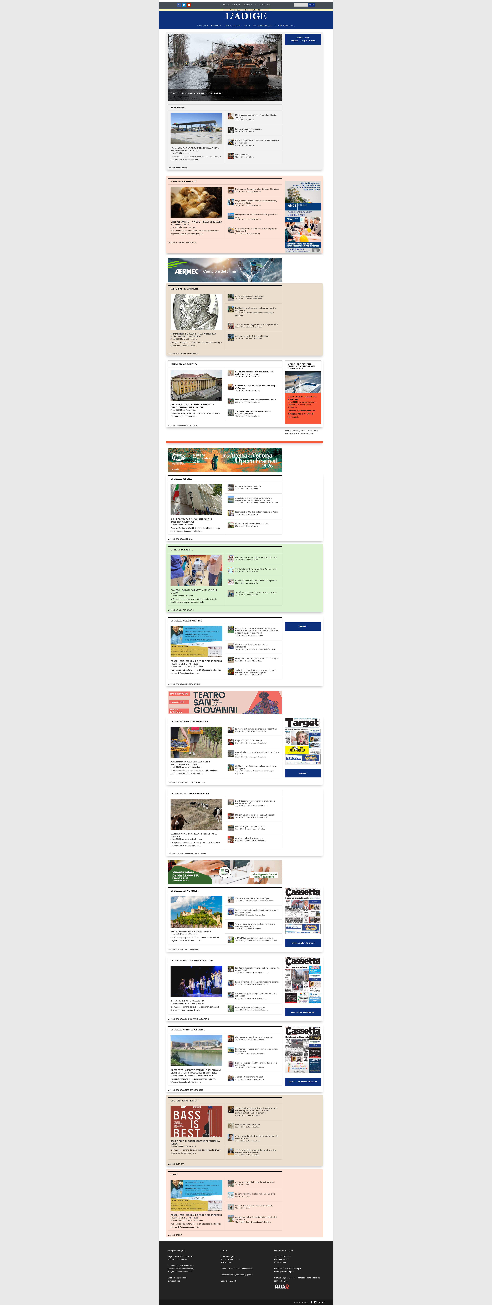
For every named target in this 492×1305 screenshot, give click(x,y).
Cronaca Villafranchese (194, 666)
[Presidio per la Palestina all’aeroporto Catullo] (231, 401)
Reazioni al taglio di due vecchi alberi (252, 336)
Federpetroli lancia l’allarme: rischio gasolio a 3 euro (256, 215)
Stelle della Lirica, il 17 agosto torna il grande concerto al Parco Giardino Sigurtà (255, 671)
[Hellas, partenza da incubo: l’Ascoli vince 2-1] (231, 1183)
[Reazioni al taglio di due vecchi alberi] (231, 337)
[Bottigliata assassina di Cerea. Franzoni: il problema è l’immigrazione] (231, 373)
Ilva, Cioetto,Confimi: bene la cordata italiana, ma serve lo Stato (256, 201)
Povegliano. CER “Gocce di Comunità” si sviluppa (256, 658)
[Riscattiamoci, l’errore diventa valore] (231, 525)
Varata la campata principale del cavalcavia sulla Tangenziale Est (255, 925)
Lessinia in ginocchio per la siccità (250, 826)
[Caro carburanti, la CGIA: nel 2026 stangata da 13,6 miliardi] (231, 230)
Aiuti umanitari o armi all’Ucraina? (197, 93)
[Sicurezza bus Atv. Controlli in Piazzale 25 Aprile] (231, 513)
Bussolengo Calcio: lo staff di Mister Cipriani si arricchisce (256, 1218)
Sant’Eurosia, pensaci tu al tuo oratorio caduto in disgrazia (256, 1050)
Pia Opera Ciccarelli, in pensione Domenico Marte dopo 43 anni (257, 969)
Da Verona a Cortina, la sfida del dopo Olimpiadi (257, 189)
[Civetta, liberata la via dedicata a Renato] (231, 1207)
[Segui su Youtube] (189, 5)
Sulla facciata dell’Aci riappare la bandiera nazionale (191, 520)
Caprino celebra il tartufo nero (249, 838)
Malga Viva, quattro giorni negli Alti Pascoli (254, 815)
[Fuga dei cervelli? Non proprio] (231, 130)
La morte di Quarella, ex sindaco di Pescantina (256, 729)
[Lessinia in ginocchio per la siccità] (231, 828)
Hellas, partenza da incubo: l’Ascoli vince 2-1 (255, 1182)
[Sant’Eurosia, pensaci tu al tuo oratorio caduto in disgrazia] (231, 1050)
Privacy (305, 1302)
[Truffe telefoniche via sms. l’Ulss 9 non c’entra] (231, 570)
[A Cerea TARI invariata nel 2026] (231, 1078)
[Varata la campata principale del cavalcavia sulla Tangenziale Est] (231, 925)
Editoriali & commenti (189, 339)
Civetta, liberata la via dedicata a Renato (253, 1205)
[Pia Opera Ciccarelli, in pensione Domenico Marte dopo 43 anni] (231, 969)
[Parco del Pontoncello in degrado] (231, 1008)
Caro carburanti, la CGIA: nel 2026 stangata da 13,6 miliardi (256, 229)
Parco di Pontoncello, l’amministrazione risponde (257, 982)
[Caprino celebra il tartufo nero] (231, 839)
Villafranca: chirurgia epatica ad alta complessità (252, 645)
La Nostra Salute (233, 25)
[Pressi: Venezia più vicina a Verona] (196, 911)
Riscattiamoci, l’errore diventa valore (251, 523)
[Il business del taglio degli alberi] (231, 297)
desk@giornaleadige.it (284, 1271)
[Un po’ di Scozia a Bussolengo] (231, 742)
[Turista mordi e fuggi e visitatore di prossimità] (231, 326)
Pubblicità (225, 5)
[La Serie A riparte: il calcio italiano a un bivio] (231, 1195)
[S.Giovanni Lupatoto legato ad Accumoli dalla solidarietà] (231, 995)
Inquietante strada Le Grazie (248, 486)
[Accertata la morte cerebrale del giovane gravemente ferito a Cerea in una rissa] (231, 499)
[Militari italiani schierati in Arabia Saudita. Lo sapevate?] (231, 116)
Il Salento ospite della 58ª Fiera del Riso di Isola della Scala (256, 1064)
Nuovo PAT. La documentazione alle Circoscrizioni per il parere (192, 406)
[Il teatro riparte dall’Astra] (196, 981)
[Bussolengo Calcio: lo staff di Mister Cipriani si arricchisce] (231, 1218)
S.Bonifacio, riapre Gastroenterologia (252, 898)
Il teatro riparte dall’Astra (187, 1000)
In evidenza (185, 97)
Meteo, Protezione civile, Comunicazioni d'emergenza (302, 404)
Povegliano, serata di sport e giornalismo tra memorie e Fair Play (196, 662)
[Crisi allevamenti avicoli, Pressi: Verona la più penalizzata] (196, 202)
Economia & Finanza (262, 25)
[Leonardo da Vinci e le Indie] (231, 1126)
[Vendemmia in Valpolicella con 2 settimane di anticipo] (196, 742)
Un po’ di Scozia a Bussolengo (248, 740)
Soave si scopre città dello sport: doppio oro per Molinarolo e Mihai (256, 911)
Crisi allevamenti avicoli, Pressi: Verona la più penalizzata (196, 223)
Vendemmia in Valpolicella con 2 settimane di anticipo (190, 763)
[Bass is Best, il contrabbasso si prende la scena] (196, 1121)
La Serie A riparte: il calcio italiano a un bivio (255, 1194)
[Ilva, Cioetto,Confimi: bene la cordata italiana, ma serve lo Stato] (231, 202)
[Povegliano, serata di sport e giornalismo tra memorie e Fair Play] (196, 641)
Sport (247, 25)
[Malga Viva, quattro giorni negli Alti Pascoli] (231, 816)
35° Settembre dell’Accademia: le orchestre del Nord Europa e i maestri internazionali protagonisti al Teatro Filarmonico (256, 1110)
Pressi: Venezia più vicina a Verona (191, 931)
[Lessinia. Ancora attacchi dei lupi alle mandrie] (196, 814)
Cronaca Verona (304, 402)
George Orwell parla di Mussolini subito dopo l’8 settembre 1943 (256, 1137)
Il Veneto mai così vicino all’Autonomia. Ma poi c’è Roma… (256, 387)
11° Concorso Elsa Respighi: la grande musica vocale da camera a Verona (255, 1151)
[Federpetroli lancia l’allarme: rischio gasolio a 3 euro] (231, 216)
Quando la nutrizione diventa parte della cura (256, 557)
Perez (177, 1281)
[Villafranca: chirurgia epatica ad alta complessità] (231, 646)
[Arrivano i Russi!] (231, 156)
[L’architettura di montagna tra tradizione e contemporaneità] (231, 802)
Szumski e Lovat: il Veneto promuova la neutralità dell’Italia (253, 412)
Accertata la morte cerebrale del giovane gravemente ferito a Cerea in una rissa (253, 499)
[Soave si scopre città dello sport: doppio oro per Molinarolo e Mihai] (231, 911)
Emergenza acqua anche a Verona (302, 398)
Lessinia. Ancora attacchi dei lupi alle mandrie (194, 835)
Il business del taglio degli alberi (249, 296)
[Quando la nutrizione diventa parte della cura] (231, 558)
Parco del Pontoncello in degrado (250, 1007)
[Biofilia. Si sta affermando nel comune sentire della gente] (231, 309)
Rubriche (215, 25)
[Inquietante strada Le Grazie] (231, 487)
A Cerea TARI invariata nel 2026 (249, 1077)
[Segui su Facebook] (179, 5)
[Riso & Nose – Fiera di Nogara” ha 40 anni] (231, 1038)
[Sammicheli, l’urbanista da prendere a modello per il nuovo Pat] (196, 312)
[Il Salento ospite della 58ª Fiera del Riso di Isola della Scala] (231, 1064)
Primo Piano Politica (188, 410)
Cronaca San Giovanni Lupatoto (192, 1003)
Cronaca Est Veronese (189, 934)
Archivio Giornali (263, 5)
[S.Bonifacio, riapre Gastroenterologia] (231, 900)
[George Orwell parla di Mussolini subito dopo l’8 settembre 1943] (231, 1137)
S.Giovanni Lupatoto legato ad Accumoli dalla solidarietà (255, 994)
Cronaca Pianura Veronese (268, 503)
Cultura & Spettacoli (285, 25)
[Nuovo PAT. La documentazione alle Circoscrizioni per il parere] (196, 385)
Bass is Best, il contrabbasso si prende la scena (195, 1142)
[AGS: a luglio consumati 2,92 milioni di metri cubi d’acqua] (231, 753)
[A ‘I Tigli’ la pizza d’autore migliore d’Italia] (231, 939)
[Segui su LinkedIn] (184, 5)
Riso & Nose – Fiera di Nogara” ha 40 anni (253, 1037)
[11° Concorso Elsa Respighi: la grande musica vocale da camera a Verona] (231, 1151)
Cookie (297, 1302)
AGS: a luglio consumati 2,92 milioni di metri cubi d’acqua (257, 753)
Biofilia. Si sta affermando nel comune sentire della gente (255, 309)
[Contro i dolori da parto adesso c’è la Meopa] (196, 570)
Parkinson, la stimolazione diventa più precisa (256, 580)
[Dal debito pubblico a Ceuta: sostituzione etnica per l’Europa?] (231, 142)
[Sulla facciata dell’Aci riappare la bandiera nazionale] (196, 499)
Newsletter (247, 5)
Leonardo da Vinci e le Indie (247, 1124)
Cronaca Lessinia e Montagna (192, 839)
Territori (201, 25)
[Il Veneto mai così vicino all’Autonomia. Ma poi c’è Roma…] (231, 387)
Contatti (236, 5)
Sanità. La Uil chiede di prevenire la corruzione (256, 592)
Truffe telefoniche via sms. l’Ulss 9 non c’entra (255, 569)
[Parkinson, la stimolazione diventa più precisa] (231, 582)
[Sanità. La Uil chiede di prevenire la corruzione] (231, 593)
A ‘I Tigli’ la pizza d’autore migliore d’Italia (254, 938)
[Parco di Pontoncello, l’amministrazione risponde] (231, 983)
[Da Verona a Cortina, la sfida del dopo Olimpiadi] (231, 190)
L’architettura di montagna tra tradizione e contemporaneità (255, 802)
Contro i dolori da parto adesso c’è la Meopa (194, 591)
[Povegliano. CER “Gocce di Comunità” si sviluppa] (231, 660)
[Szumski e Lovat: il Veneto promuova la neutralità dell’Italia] (231, 412)
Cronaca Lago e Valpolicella (191, 767)
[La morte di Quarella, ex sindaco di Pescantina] (231, 730)
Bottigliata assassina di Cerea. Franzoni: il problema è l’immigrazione (254, 373)
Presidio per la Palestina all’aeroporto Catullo (255, 399)
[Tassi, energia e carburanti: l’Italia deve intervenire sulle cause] (196, 128)
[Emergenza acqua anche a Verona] (303, 382)
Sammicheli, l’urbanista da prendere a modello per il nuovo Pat (193, 335)
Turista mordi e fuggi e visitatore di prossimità (256, 324)
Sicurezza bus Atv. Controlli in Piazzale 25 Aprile (256, 512)
